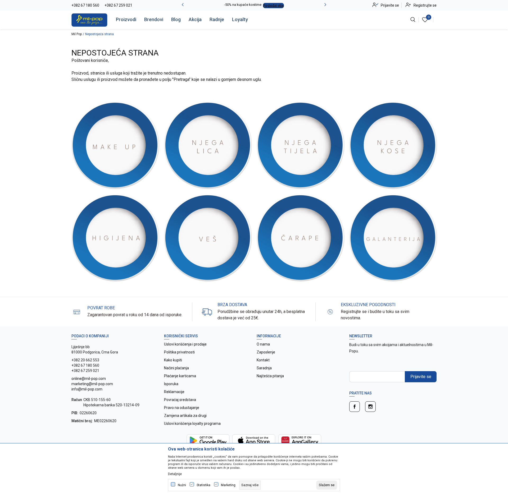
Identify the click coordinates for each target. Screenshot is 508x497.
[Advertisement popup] (254, 119)
